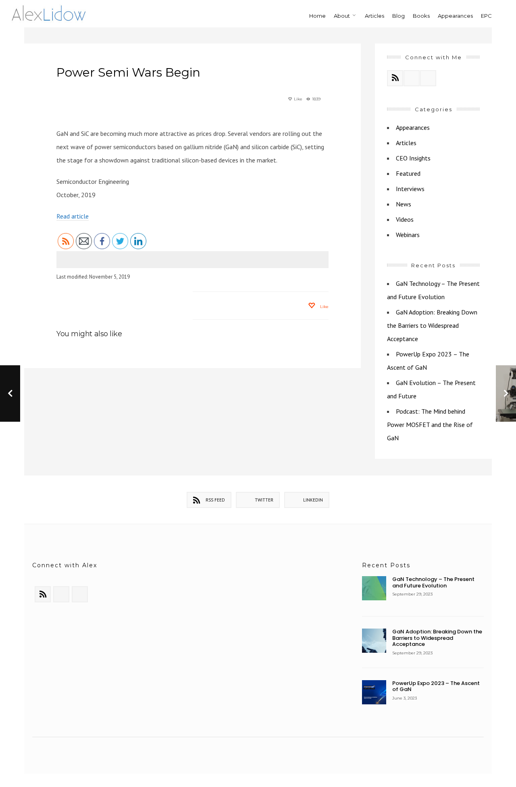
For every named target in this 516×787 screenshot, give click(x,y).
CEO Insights (413, 158)
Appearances (455, 15)
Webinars (408, 235)
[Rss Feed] (395, 78)
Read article (72, 216)
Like (297, 99)
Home (317, 15)
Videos (405, 219)
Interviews (410, 189)
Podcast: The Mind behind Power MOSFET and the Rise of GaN (430, 424)
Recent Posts (386, 565)
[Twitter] (412, 78)
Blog (398, 15)
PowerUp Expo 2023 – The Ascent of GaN (436, 686)
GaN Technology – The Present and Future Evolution (433, 582)
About (342, 15)
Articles (374, 15)
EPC (486, 15)
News (403, 204)
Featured (408, 173)
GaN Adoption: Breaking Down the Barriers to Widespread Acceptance (432, 325)
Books (421, 15)
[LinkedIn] (428, 78)
